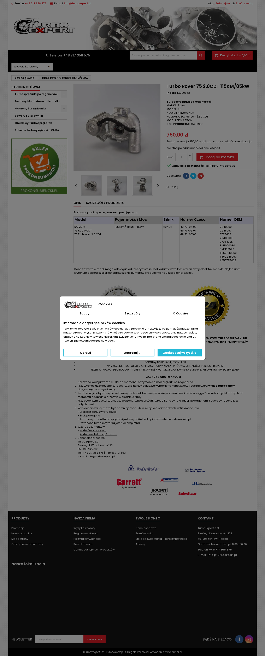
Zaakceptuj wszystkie (179, 353)
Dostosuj (131, 353)
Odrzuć (85, 353)
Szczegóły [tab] (132, 313)
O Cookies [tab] (180, 313)
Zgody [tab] (84, 313)
